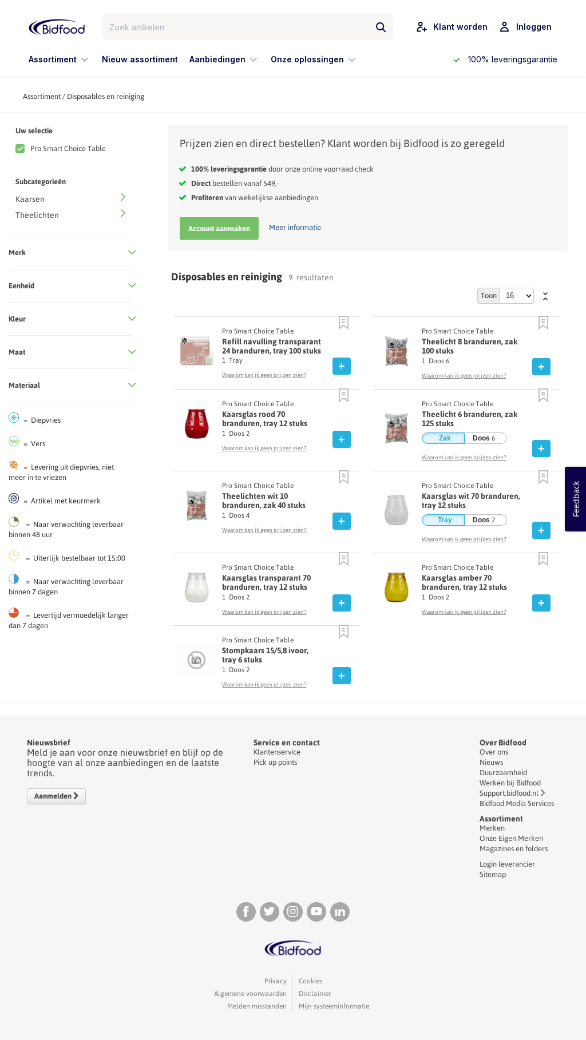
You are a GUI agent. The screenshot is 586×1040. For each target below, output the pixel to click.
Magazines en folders (514, 848)
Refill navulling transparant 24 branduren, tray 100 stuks (271, 346)
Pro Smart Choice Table (68, 148)
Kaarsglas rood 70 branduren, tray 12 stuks (264, 419)
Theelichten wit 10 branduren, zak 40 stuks (264, 500)
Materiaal (24, 385)
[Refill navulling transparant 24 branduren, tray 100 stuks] (196, 353)
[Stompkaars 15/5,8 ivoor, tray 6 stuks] (196, 663)
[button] (344, 323)
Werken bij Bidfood (510, 783)
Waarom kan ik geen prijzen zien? (264, 375)
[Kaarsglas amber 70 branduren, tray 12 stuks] (396, 590)
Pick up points (275, 762)
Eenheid (21, 285)
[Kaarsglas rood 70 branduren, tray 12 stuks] (196, 427)
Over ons (494, 752)
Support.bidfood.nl (509, 793)
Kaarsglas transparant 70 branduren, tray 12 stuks (266, 582)
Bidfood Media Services (517, 803)
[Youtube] (316, 912)
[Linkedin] (340, 912)
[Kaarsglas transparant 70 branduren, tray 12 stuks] (196, 590)
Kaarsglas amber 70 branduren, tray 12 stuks (464, 582)
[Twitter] (269, 912)
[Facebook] (246, 912)
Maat (17, 352)
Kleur (17, 319)
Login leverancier (507, 864)
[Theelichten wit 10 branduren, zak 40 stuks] (196, 508)
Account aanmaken (219, 228)
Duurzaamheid (503, 772)
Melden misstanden (257, 1006)
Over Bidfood (503, 742)
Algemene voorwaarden (250, 994)
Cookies (310, 981)
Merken (492, 828)
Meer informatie (295, 227)
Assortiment (42, 96)
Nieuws (491, 762)
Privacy (275, 981)
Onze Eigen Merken (511, 838)
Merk (17, 252)
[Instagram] (293, 912)
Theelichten (37, 215)
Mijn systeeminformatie (334, 1006)
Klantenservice (277, 752)
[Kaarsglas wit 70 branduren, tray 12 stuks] (396, 513)
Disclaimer (315, 994)
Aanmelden (53, 796)
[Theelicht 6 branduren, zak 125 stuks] (396, 431)
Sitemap (493, 874)
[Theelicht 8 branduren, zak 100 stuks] (396, 354)
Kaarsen (30, 199)
